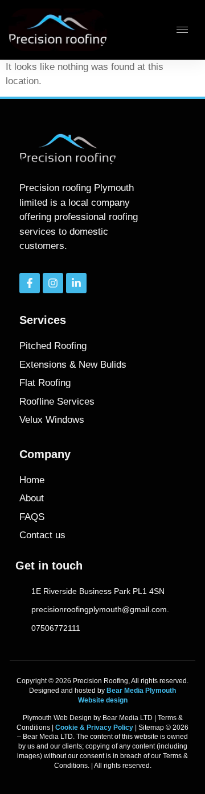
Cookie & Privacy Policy (94, 727)
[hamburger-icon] (182, 29)
